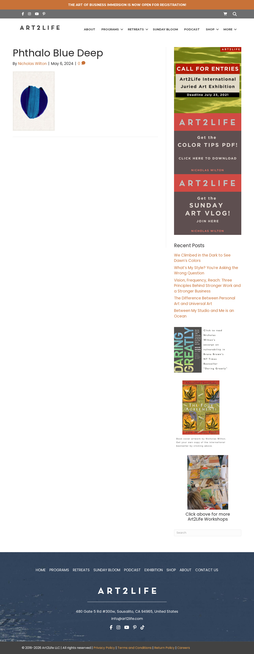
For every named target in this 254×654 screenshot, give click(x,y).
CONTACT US (206, 569)
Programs (110, 29)
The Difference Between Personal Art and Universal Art (204, 300)
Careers (183, 647)
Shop (210, 29)
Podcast (192, 29)
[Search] (233, 14)
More (227, 29)
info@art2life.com (127, 618)
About (89, 29)
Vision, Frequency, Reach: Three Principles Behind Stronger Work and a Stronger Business (207, 286)
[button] (122, 29)
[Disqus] (85, 196)
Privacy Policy (104, 647)
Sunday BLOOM (165, 29)
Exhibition (153, 569)
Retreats (136, 29)
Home (41, 569)
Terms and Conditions (134, 647)
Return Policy (164, 647)
